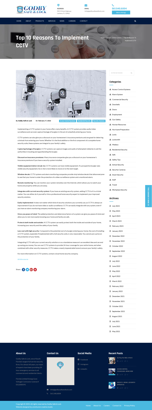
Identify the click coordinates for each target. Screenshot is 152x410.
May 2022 (116, 271)
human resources (119, 124)
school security (118, 165)
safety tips (116, 160)
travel (114, 185)
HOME (18, 21)
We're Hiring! (121, 12)
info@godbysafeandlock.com (61, 389)
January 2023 (117, 231)
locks (114, 134)
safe (113, 155)
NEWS (62, 21)
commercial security (120, 99)
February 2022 (117, 286)
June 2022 (116, 266)
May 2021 (116, 331)
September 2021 (118, 311)
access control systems (114, 38)
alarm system (117, 94)
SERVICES (51, 21)
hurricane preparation (120, 129)
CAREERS (72, 21)
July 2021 (116, 321)
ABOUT (28, 21)
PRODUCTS (39, 21)
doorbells (116, 104)
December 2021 (118, 296)
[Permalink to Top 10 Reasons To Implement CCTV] (61, 117)
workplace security (119, 190)
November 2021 (118, 301)
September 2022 (118, 251)
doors (114, 109)
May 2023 (116, 211)
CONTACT (83, 21)
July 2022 (116, 261)
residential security (84, 121)
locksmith (116, 139)
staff (114, 180)
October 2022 (117, 246)
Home (103, 38)
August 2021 (117, 316)
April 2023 (116, 216)
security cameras (99, 121)
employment (117, 114)
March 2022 (117, 281)
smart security (117, 175)
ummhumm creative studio (42, 407)
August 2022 (117, 256)
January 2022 (117, 291)
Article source (23, 259)
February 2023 (117, 226)
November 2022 (118, 241)
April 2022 (116, 276)
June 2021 (116, 326)
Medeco (115, 145)
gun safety (116, 119)
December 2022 (118, 236)
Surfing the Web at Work (125, 358)
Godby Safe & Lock (25, 121)
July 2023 (116, 206)
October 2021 (117, 306)
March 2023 (117, 221)
